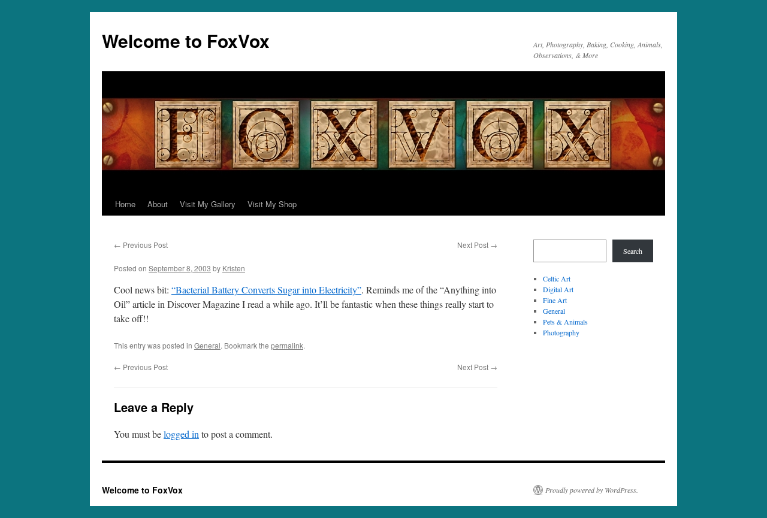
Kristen (233, 268)
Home (125, 204)
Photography (561, 332)
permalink (287, 345)
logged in (181, 434)
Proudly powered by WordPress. (591, 490)
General (207, 345)
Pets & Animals (565, 321)
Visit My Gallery (207, 204)
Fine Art (555, 300)
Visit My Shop (272, 204)
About (157, 204)
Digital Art (558, 289)
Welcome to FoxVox (186, 40)
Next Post (477, 245)
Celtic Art (556, 278)
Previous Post (141, 245)
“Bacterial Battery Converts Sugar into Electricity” (266, 289)
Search (632, 251)
